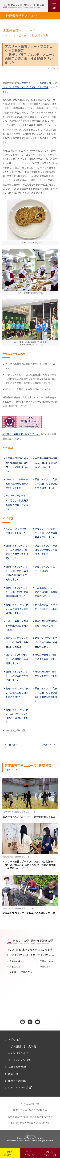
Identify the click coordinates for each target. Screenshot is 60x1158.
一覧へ (7, 769)
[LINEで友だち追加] (22, 1022)
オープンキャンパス (19, 1060)
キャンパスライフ (18, 1053)
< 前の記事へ (12, 744)
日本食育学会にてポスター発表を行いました (46, 606)
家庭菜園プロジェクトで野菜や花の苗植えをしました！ (30, 912)
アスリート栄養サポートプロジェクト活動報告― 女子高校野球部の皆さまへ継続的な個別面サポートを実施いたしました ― (29, 862)
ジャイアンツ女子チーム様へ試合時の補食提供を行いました (17, 484)
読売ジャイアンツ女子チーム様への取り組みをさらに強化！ (17, 693)
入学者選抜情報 (17, 1067)
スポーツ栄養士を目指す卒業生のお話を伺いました (17, 625)
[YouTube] (37, 1022)
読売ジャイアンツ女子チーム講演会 (46, 569)
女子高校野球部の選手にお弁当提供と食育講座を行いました (46, 462)
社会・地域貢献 (17, 1081)
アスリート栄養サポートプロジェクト (21, 434)
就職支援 (13, 1074)
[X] (30, 1022)
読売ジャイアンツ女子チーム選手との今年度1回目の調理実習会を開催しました (17, 573)
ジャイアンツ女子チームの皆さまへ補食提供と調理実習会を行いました (17, 502)
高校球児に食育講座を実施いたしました (46, 623)
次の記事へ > (47, 744)
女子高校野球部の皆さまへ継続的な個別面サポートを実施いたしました (17, 465)
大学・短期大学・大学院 (22, 1046)
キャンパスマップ (18, 1087)
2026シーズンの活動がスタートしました (16, 531)
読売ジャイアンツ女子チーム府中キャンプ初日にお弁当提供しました (17, 716)
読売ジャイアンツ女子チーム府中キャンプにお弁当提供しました (46, 484)
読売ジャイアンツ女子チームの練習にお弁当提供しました (17, 659)
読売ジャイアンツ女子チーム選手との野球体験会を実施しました (46, 533)
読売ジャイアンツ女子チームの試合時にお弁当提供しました (17, 609)
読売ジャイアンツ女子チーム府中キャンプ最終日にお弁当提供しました (46, 695)
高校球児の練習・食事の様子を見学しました (46, 657)
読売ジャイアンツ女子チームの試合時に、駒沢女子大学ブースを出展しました (17, 552)
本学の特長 (14, 1039)
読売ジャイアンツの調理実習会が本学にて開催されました (46, 550)
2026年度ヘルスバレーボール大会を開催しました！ (29, 814)
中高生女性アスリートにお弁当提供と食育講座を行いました (46, 592)
